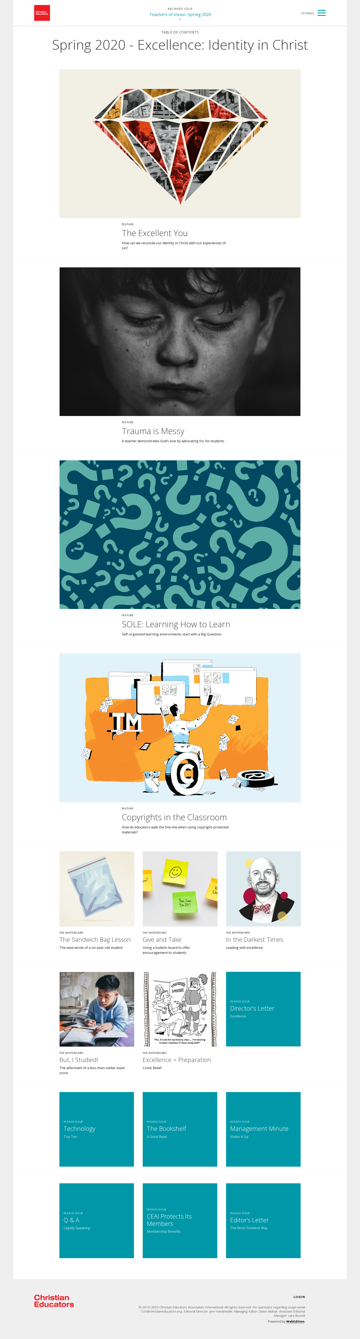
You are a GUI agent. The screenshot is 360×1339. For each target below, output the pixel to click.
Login (299, 1297)
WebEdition (295, 1321)
